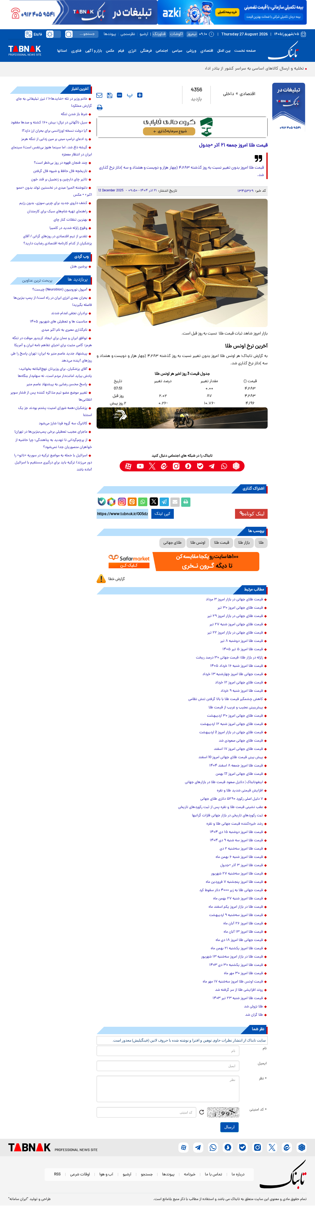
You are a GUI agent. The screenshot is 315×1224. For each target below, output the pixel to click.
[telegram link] (212, 466)
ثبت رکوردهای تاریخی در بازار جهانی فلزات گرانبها (227, 815)
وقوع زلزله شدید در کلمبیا (68, 228)
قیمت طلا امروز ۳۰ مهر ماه (243, 973)
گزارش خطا (116, 579)
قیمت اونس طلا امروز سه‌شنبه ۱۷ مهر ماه (233, 982)
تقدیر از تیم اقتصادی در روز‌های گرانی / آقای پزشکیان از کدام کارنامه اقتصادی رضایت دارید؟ (57, 240)
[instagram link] (176, 466)
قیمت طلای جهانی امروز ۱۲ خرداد (239, 683)
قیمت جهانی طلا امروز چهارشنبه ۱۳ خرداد (232, 674)
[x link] (152, 466)
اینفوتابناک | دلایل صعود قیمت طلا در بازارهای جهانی (224, 782)
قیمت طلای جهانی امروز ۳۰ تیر (240, 608)
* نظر (263, 1079)
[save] (110, 95)
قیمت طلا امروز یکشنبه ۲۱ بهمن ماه (237, 948)
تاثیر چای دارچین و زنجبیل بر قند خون (59, 179)
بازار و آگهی (93, 51)
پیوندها (110, 34)
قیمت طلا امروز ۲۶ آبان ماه (243, 923)
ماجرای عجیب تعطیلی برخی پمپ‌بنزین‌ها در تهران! (50, 432)
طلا (261, 543)
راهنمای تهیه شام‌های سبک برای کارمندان (57, 211)
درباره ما (238, 1175)
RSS (57, 1175)
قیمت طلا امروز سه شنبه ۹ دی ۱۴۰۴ (236, 840)
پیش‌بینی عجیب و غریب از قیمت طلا (236, 707)
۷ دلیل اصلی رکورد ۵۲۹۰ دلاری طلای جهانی (231, 799)
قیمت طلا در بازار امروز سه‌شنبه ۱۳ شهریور (232, 957)
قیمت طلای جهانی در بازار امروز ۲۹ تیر (235, 616)
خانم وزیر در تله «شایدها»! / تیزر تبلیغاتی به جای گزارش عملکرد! (54, 102)
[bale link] (200, 466)
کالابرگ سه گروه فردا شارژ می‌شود (63, 423)
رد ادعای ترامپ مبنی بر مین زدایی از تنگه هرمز (54, 139)
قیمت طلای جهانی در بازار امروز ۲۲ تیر (235, 633)
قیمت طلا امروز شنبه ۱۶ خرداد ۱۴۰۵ (236, 666)
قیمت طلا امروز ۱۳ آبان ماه (243, 932)
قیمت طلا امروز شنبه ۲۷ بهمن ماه (238, 899)
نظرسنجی (128, 34)
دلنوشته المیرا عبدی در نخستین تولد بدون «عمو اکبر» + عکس (54, 191)
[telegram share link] (164, 502)
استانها (62, 51)
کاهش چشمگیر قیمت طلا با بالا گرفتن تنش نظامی (225, 699)
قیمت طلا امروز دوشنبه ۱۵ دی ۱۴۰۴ (236, 832)
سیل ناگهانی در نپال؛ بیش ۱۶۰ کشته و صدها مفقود (49, 123)
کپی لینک (162, 513)
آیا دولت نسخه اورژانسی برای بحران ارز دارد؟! (54, 131)
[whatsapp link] (224, 466)
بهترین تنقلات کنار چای (70, 220)
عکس (110, 51)
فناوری (76, 51)
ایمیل (262, 1063)
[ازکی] (232, 12)
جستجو (147, 1175)
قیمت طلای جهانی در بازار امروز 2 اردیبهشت (231, 732)
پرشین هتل (78, 267)
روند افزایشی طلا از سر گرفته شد (239, 990)
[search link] (69, 34)
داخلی (228, 94)
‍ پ (129, 95)
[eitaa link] (164, 466)
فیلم (121, 51)
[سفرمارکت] (182, 561)
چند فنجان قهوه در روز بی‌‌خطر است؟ (60, 163)
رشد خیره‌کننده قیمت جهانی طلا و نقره (234, 824)
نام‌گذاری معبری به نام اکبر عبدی (64, 330)
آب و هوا (106, 1175)
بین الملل (223, 51)
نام (265, 1048)
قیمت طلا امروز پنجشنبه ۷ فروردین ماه (234, 882)
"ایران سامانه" (18, 1199)
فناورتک (159, 34)
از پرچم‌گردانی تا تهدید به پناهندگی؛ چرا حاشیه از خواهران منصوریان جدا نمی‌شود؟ (53, 444)
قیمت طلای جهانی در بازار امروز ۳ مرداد (234, 599)
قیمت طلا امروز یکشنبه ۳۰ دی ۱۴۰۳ (236, 965)
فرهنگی (146, 51)
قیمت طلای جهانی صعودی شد (241, 741)
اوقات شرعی (80, 1175)
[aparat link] (128, 466)
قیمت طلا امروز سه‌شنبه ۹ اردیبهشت (236, 915)
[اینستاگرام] (121, 501)
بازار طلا (244, 543)
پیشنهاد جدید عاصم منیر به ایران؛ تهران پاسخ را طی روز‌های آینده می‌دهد (51, 357)
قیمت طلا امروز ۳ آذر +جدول (241, 865)
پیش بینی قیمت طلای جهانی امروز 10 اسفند (230, 757)
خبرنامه (189, 1175)
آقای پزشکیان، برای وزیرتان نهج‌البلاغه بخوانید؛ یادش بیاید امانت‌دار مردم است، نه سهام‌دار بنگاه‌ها (55, 372)
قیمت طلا (221, 543)
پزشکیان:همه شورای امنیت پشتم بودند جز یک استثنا (55, 412)
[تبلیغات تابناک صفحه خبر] (288, 108)
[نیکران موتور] (182, 418)
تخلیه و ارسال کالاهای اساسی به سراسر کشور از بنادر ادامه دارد (249, 69)
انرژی (132, 51)
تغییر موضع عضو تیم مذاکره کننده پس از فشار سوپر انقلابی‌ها (51, 396)
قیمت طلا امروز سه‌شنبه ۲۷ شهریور (237, 874)
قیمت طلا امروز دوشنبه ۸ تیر (241, 641)
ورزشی (191, 51)
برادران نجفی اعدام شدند (69, 313)
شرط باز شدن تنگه (74, 114)
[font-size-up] (140, 95)
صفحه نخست (245, 51)
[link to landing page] (284, 51)
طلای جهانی (172, 543)
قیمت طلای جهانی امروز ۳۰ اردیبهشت (235, 716)
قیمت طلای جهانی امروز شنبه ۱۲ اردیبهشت (231, 724)
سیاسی (177, 51)
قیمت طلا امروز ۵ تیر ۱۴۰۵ (242, 649)
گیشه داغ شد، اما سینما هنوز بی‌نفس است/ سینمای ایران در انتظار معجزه (51, 151)
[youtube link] (140, 466)
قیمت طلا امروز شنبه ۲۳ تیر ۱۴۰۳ (238, 998)
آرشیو (144, 34)
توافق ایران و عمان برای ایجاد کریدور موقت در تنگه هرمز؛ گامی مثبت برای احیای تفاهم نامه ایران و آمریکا (52, 342)
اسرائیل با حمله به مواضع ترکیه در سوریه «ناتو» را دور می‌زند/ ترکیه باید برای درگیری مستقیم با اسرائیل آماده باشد (53, 463)
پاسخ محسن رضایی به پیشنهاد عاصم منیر (56, 384)
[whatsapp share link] (142, 502)
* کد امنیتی (258, 1110)
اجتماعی (162, 51)
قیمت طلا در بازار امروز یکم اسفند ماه (236, 907)
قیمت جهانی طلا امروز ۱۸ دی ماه (239, 940)
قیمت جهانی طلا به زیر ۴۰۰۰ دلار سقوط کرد (231, 890)
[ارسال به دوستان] (175, 502)
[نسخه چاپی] (185, 502)
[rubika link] (236, 466)
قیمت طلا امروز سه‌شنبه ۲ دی (241, 849)
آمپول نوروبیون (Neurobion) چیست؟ (59, 290)
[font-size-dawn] (119, 95)
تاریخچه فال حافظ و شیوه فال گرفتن (60, 171)
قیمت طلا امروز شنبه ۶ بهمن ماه (239, 857)
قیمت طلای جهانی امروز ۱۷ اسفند (238, 749)
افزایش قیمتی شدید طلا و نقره (240, 791)
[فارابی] (182, 127)
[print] (99, 107)
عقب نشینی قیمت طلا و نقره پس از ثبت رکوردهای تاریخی (220, 807)
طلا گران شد (254, 1015)
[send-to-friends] (99, 95)
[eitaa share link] (132, 502)
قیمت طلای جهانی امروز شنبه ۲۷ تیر (236, 624)
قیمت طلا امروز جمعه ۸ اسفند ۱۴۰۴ (236, 766)
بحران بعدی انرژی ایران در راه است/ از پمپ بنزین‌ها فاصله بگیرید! (53, 301)
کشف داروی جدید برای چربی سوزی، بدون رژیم (53, 203)
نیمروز (192, 34)
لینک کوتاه (254, 513)
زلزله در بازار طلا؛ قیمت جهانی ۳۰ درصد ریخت (229, 658)
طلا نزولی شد (253, 1007)
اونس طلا (197, 543)
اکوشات (176, 34)
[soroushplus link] (188, 466)
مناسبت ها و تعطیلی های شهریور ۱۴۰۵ (58, 322)
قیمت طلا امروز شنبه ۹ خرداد (242, 691)
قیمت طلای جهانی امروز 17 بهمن (239, 774)
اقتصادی (206, 51)
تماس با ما (213, 1175)
